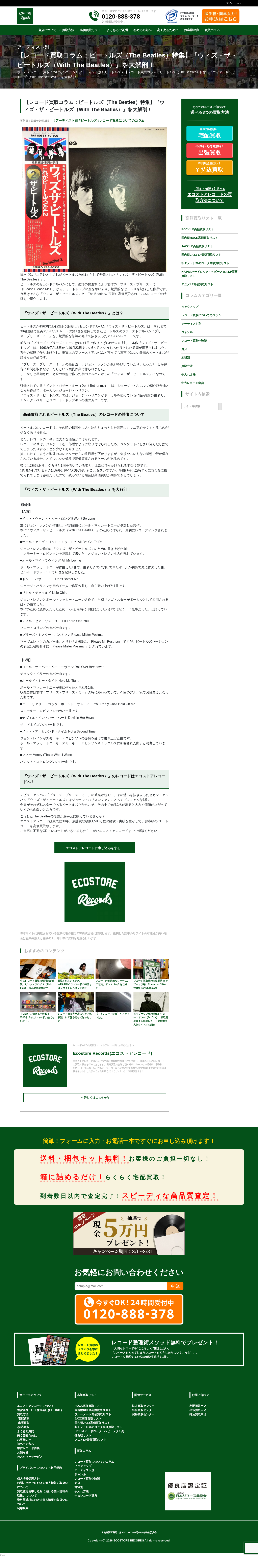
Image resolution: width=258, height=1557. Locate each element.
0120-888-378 (121, 16)
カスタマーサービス (30, 1456)
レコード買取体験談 (194, 340)
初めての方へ (25, 1443)
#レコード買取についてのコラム (121, 120)
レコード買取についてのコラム (201, 315)
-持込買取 (23, 1427)
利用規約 (22, 1508)
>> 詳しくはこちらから (94, 1097)
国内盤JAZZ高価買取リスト (92, 1422)
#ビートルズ (88, 120)
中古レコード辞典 (192, 383)
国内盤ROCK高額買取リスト (199, 238)
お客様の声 (24, 1439)
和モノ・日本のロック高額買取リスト (205, 263)
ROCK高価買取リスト (89, 1405)
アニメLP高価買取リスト (197, 284)
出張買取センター (143, 1410)
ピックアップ (189, 306)
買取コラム (84, 1450)
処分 (184, 349)
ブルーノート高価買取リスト (93, 1414)
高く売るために (27, 1435)
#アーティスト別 (66, 120)
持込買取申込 (197, 1414)
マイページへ (233, 3)
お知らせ (22, 1452)
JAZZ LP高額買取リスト (197, 246)
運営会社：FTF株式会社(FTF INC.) (39, 1410)
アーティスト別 (191, 323)
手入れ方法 (188, 374)
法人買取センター (143, 1405)
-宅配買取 (23, 1418)
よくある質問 (25, 1431)
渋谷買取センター (143, 1414)
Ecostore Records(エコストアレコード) (112, 1053)
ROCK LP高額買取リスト (197, 229)
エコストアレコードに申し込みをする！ (95, 848)
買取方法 (187, 366)
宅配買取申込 (197, 1405)
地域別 (185, 357)
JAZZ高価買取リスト (88, 1418)
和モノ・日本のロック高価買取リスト (99, 1427)
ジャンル (187, 332)
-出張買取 (23, 1422)
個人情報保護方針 (28, 1478)
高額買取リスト (87, 1395)
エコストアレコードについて (35, 1405)
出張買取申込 (197, 1410)
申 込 (175, 1286)
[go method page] (234, 1349)
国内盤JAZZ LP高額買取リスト (201, 254)
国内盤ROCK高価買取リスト (93, 1410)
